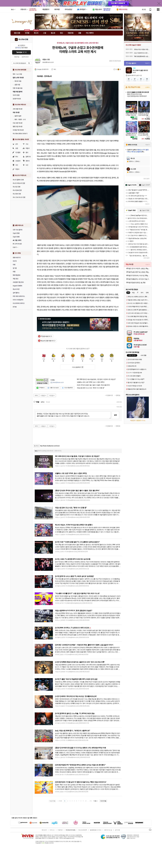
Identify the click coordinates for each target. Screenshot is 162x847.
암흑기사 (28, 157)
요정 (16, 148)
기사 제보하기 (68, 387)
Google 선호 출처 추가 (42, 69)
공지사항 (117, 830)
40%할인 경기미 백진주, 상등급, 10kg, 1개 (138, 268)
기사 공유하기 (76, 367)
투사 (16, 157)
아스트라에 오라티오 (18, 303)
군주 (16, 144)
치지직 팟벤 (16, 95)
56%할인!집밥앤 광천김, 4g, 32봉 (135, 282)
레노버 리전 (16, 289)
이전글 (51, 395)
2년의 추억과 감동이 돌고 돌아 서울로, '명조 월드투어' (93, 385)
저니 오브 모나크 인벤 (19, 197)
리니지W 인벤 (17, 194)
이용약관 (60, 830)
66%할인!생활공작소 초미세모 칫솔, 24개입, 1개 (138, 279)
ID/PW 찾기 (25, 57)
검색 (29, 63)
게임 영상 (15, 279)
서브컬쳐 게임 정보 (18, 282)
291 (91, 801)
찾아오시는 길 (108, 830)
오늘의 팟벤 (16, 237)
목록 (36, 395)
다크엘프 (17, 152)
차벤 (14, 264)
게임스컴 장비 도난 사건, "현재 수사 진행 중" (90, 388)
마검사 (17, 169)
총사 (27, 152)
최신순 (48, 402)
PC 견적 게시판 (17, 244)
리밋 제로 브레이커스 (19, 296)
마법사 (27, 148)
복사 (55, 69)
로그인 (144, 9)
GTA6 (15, 307)
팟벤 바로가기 (17, 257)
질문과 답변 (18, 116)
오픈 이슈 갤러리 (17, 230)
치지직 (15, 261)
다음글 (43, 395)
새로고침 (119, 402)
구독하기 (41, 387)
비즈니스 (52, 830)
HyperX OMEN (17, 286)
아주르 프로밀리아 (18, 300)
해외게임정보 (16, 275)
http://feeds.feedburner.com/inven (50, 446)
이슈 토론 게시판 (17, 123)
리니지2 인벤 (16, 187)
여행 (14, 272)
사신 (16, 165)
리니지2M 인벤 (17, 190)
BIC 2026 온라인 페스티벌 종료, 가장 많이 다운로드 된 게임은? (96, 379)
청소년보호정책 (82, 830)
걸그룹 (15, 268)
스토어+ (147, 87)
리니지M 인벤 (23, 39)
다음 (95, 801)
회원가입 (16, 57)
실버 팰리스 (16, 293)
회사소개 (44, 830)
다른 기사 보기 (54, 387)
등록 (115, 415)
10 (85, 801)
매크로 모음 (18, 81)
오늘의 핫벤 (16, 233)
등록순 (42, 402)
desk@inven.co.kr (48, 62)
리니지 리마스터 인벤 (19, 183)
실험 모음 (17, 85)
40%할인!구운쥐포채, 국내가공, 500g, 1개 (138, 275)
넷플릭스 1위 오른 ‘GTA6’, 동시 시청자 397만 (90, 382)
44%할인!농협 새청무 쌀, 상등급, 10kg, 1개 (138, 272)
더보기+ (147, 63)
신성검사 (17, 161)
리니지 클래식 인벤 (18, 180)
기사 (27, 144)
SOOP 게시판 (17, 99)
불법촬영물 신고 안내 (95, 830)
